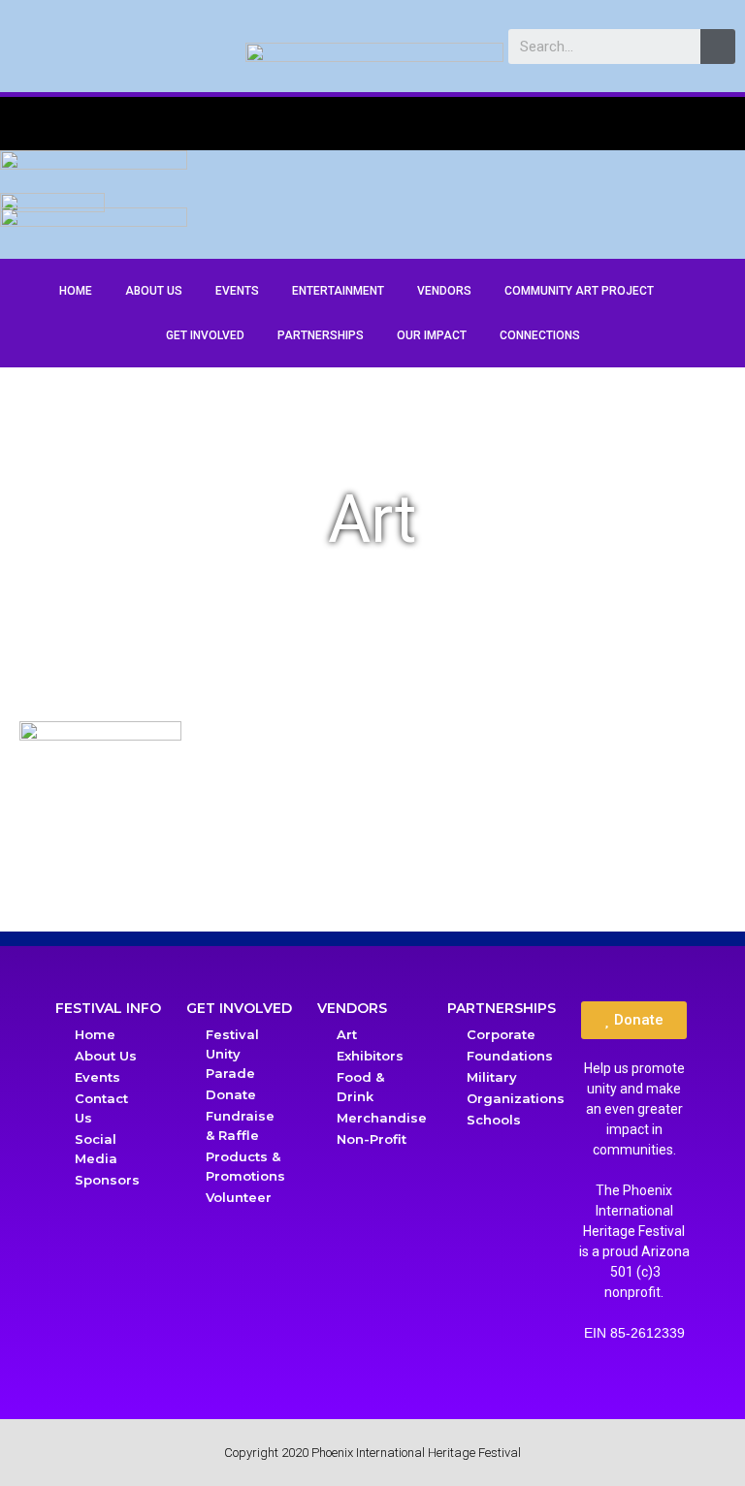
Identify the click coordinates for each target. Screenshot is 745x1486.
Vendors (444, 291)
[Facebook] (662, 204)
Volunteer (239, 1197)
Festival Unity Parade (232, 1054)
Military (492, 1077)
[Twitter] (726, 204)
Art (347, 1034)
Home (75, 291)
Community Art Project (579, 291)
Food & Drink (360, 1086)
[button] (634, 1020)
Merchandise (382, 1117)
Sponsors (107, 1179)
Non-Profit (371, 1139)
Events (237, 291)
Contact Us (101, 1108)
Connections (540, 335)
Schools (494, 1119)
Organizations (513, 1098)
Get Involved (205, 335)
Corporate (501, 1034)
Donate (231, 1094)
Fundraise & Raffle (240, 1125)
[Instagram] (694, 204)
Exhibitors (370, 1055)
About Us (153, 291)
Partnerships (320, 335)
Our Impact (432, 335)
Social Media (96, 1148)
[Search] (717, 46)
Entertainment (338, 291)
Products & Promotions (245, 1166)
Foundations (510, 1055)
